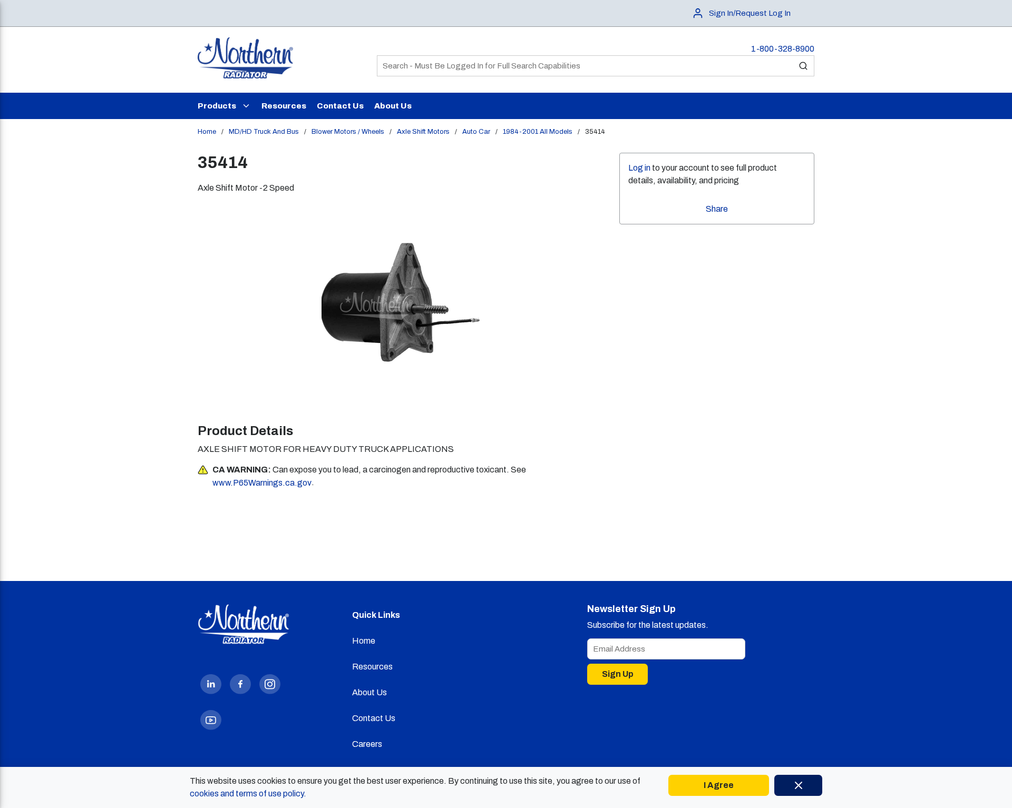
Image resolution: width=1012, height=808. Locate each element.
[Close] (798, 785)
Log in (639, 167)
